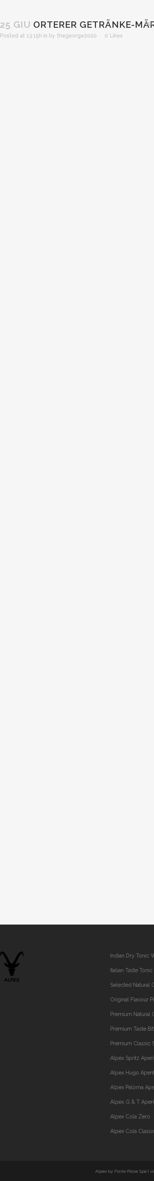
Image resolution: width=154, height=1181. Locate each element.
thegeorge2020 (77, 36)
